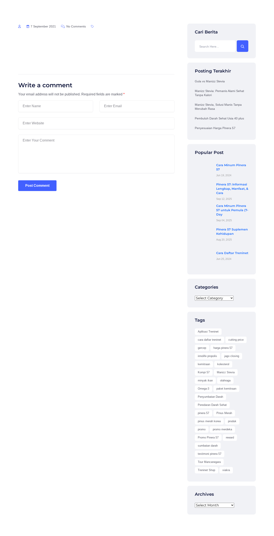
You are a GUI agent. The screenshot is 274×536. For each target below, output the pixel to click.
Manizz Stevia (226, 372)
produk (232, 421)
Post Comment (37, 185)
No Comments (76, 26)
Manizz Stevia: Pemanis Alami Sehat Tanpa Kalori (219, 93)
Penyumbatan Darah (210, 396)
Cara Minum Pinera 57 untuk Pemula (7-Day (232, 210)
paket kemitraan (226, 388)
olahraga (225, 380)
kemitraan (204, 364)
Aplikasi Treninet (208, 331)
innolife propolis (207, 356)
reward (230, 437)
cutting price (236, 339)
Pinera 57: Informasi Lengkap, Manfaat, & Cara (232, 188)
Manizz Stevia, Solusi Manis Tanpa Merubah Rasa (218, 107)
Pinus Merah (224, 413)
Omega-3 (203, 388)
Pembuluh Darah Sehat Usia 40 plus (219, 118)
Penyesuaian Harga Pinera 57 (215, 128)
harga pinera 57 (222, 347)
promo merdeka (222, 429)
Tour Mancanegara (209, 462)
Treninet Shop (206, 470)
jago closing (231, 356)
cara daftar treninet (209, 339)
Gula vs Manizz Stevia (210, 81)
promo (202, 429)
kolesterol (223, 364)
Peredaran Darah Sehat (212, 405)
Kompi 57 (204, 372)
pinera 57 (203, 413)
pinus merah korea (209, 421)
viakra (226, 470)
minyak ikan (205, 380)
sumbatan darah (208, 445)
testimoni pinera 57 (209, 453)
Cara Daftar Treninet (232, 253)
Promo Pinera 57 (208, 437)
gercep (202, 347)
